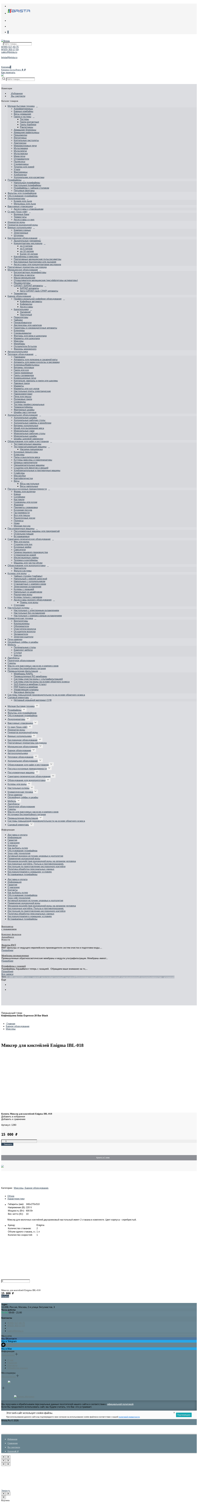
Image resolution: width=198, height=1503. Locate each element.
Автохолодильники (18, 351)
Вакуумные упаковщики (20, 206)
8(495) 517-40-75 (10, 47)
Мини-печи (19, 156)
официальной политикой (120, 1404)
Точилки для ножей (24, 166)
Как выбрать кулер (18, 848)
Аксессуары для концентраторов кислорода (37, 264)
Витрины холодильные (26, 425)
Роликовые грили (23, 399)
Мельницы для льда (25, 203)
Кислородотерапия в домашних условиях (30, 871)
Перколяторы (21, 317)
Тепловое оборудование (20, 354)
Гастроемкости (22, 512)
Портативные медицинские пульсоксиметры (37, 259)
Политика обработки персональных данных (31, 869)
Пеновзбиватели (23, 322)
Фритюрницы (21, 172)
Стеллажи (19, 605)
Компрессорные (22, 230)
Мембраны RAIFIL (23, 673)
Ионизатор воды (16, 222)
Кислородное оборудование (22, 238)
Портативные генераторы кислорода (27, 267)
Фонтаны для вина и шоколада (30, 335)
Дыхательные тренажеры (27, 240)
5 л (8, 977)
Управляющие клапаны (26, 689)
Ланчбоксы (13, 658)
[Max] (9, 1382)
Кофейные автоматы (31, 301)
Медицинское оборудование (23, 269)
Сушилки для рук (23, 544)
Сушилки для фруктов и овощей (31, 467)
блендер (80, 977)
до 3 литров (26, 246)
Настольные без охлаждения (29, 613)
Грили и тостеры (22, 116)
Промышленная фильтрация (23, 671)
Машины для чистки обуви (28, 562)
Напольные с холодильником (29, 581)
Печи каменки (15, 639)
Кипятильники (21, 309)
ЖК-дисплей (16, 977)
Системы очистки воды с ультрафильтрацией (38, 679)
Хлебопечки (20, 174)
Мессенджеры (8, 1376)
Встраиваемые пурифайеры (22, 874)
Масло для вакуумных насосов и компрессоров (33, 665)
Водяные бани (21, 214)
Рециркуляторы (22, 283)
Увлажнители (21, 634)
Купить (5, 1296)
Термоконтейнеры (23, 407)
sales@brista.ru (9, 52)
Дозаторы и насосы (24, 275)
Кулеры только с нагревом (28, 597)
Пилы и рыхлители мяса (27, 457)
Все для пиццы (22, 515)
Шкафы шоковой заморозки (28, 438)
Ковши (17, 494)
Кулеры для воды (17, 573)
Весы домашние (22, 114)
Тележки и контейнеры (26, 560)
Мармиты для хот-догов (26, 388)
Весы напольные (29, 486)
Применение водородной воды (24, 858)
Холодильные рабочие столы (29, 420)
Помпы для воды (29, 602)
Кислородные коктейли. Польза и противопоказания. (36, 863)
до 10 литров (27, 251)
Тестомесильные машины (27, 444)
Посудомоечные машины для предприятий (37, 531)
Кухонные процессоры (26, 452)
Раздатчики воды (23, 594)
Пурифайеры (15, 180)
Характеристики (15, 1198)
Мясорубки (20, 475)
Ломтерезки (20, 143)
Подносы (19, 520)
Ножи (16, 523)
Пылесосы (19, 161)
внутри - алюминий (164, 977)
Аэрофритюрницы (23, 108)
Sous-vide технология (19, 853)
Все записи (7, 974)
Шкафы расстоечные (25, 412)
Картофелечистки (23, 478)
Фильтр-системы (23, 570)
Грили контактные (29, 122)
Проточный (26, 314)
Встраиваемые (22, 536)
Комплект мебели (23, 650)
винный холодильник (143, 977)
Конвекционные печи (25, 378)
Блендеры (19, 330)
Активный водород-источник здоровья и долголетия (35, 856)
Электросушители (23, 636)
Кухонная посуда (23, 510)
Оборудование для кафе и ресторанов (28, 441)
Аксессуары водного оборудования (33, 599)
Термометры (20, 293)
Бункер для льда (23, 201)
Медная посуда (22, 526)
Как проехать (8, 72)
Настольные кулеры (18, 607)
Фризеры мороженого (25, 349)
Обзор (10, 1196)
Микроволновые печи (25, 145)
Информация (15, 837)
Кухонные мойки (22, 547)
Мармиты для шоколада (27, 338)
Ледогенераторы (16, 198)
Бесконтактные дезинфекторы (30, 272)
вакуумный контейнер (96, 977)
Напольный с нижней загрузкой (30, 578)
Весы (16, 481)
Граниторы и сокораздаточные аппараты (35, 327)
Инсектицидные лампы (26, 557)
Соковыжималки (22, 333)
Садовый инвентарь (18, 697)
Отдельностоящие (24, 533)
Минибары (19, 343)
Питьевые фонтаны (24, 190)
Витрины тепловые (24, 367)
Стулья (18, 652)
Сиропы (12, 663)
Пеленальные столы (25, 647)
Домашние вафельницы (26, 132)
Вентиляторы (21, 621)
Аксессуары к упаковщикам (28, 209)
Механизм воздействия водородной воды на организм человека (42, 861)
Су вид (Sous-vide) (17, 211)
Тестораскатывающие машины (30, 446)
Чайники (18, 320)
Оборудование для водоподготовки (26, 565)
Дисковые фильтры (24, 692)
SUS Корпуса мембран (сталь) (30, 684)
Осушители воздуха (24, 631)
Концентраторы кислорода (28, 243)
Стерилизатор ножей (25, 555)
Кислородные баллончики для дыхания (35, 261)
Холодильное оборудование (23, 415)
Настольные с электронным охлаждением (36, 610)
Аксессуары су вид (24, 219)
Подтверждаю (183, 1415)
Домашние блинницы (25, 129)
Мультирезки (21, 153)
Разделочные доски (24, 518)
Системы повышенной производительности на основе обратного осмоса (46, 694)
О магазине (14, 842)
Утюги (17, 169)
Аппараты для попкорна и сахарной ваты (36, 359)
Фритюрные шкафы (24, 409)
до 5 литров (26, 248)
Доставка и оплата (17, 834)
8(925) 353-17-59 (10, 49)
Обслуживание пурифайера (22, 195)
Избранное (17, 93)
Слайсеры (19, 473)
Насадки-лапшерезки (31, 449)
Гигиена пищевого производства (31, 552)
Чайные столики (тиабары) (28, 576)
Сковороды (20, 401)
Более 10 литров (29, 254)
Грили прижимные (23, 372)
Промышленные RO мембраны (30, 676)
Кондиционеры (22, 623)
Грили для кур (21, 370)
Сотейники (19, 496)
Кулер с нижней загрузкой (37, 977)
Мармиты (19, 386)
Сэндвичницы (21, 164)
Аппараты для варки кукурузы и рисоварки (37, 362)
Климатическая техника (20, 618)
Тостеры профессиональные (29, 404)
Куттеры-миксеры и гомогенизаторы (33, 459)
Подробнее (7, 950)
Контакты (13, 845)
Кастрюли (19, 499)
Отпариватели (21, 158)
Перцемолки (20, 135)
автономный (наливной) (63, 977)
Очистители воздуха (25, 628)
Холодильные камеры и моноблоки (32, 423)
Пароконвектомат (23, 393)
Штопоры (19, 235)
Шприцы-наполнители (25, 462)
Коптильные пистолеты (26, 140)
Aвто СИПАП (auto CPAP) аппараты (39, 291)
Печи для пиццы (22, 396)
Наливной (25, 312)
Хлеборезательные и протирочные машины (37, 470)
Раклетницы (26, 127)
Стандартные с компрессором (30, 584)
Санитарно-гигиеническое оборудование (29, 539)
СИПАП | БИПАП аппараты (28, 285)
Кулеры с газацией (24, 589)
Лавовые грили (22, 383)
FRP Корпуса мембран (26, 687)
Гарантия (12, 840)
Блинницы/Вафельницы (26, 364)
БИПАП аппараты (29, 288)
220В (4, 977)
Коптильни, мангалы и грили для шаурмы (36, 380)
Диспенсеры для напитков (28, 325)
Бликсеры (19, 454)
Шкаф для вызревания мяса (29, 428)
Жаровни (18, 504)
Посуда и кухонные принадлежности (27, 489)
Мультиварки (21, 148)
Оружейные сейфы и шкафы (23, 642)
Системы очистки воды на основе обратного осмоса (41, 681)
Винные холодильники (20, 227)
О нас (10, 1360)
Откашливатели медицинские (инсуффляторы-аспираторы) (46, 280)
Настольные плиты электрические (32, 391)
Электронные (21, 232)
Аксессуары (26, 306)
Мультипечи (20, 151)
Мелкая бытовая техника (21, 106)
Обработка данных (17, 1368)
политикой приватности (129, 1417)
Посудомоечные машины (21, 528)
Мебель (12, 644)
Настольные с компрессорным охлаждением (38, 615)
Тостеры (24, 119)
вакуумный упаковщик (120, 977)
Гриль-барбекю (28, 124)
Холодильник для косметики (29, 177)
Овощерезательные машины (29, 465)
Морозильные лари (24, 430)
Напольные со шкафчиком (28, 592)
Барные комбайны (23, 111)
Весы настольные (29, 483)
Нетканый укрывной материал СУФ (33, 700)
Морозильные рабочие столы (29, 433)
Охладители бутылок (25, 346)
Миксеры (19, 341)
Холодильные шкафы (25, 417)
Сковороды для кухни (25, 502)
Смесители (20, 549)
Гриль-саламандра (24, 375)
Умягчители (20, 568)
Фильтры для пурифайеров (22, 193)
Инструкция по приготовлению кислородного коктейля (36, 866)
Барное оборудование (19, 296)
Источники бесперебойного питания (27, 668)
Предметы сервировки (26, 507)
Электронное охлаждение (27, 586)
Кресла (18, 655)
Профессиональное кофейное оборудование (38, 298)
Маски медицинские (24, 277)
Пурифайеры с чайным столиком (31, 188)
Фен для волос (22, 541)
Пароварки (19, 357)
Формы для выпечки (24, 491)
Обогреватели (21, 626)
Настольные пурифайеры (27, 185)
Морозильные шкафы (25, 436)
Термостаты (20, 217)
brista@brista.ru (9, 57)
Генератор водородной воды (23, 225)
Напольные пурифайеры (27, 182)
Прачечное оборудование (21, 660)
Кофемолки (26, 304)
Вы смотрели (18, 96)
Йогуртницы (20, 137)
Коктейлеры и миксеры (26, 256)
